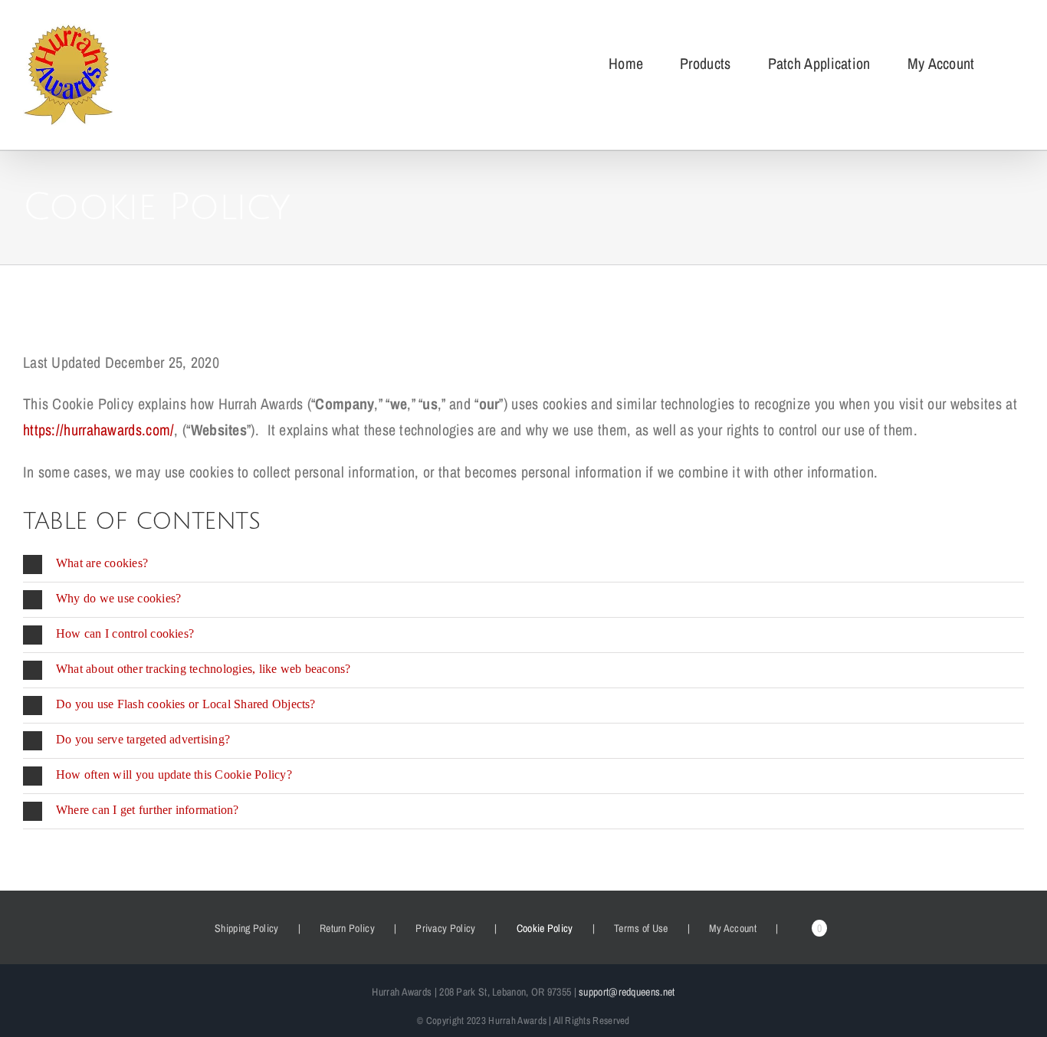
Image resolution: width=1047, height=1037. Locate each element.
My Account (733, 928)
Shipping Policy (247, 928)
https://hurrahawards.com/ (99, 429)
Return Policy (347, 928)
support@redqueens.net (626, 992)
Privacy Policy (445, 928)
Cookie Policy (545, 928)
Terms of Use (641, 928)
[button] (523, 564)
